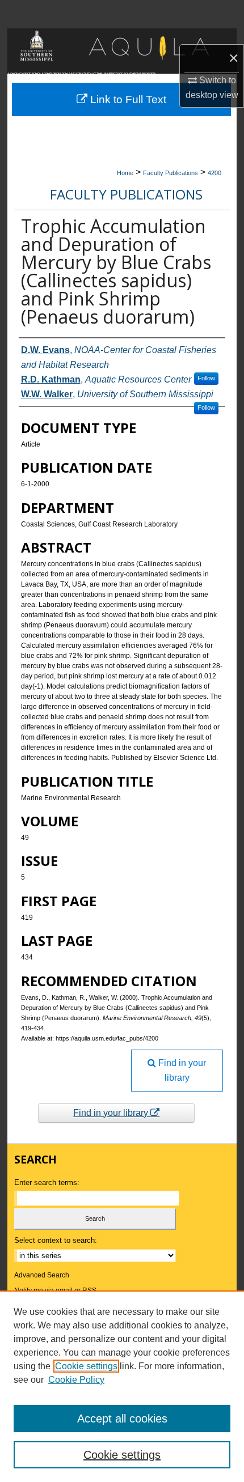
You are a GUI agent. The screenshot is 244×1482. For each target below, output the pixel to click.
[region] (122, 1386)
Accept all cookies (122, 1418)
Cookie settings (86, 1366)
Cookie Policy (76, 1380)
